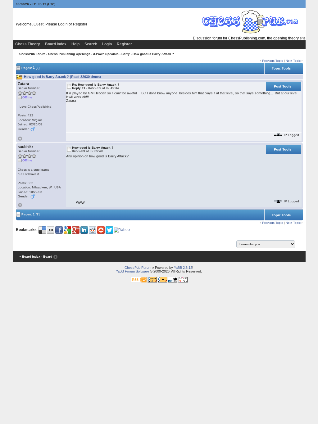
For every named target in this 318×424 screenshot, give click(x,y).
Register (80, 24)
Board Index (55, 44)
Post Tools (282, 86)
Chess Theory (27, 44)
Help (75, 44)
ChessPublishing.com (246, 38)
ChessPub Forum (32, 54)
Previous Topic (272, 60)
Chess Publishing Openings (69, 54)
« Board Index (29, 256)
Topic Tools (281, 68)
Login (63, 24)
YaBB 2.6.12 (183, 267)
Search (90, 44)
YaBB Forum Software (132, 271)
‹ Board (46, 256)
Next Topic (293, 60)
